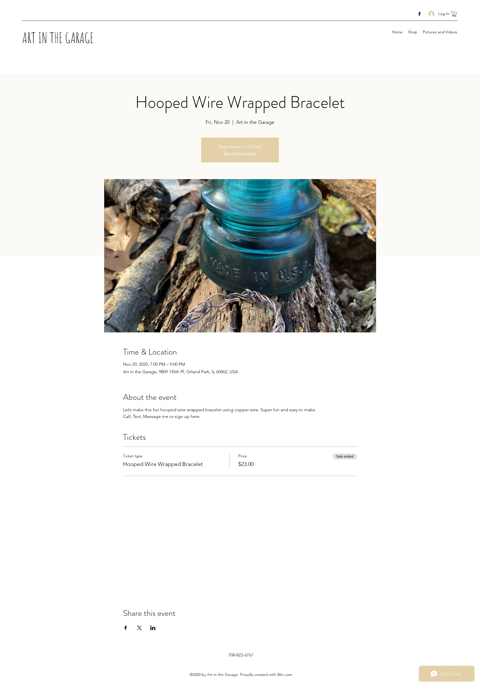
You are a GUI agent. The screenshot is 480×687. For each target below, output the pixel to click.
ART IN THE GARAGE (58, 37)
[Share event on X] (139, 628)
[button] (454, 14)
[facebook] (419, 14)
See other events (240, 153)
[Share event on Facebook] (125, 628)
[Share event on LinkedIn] (153, 628)
